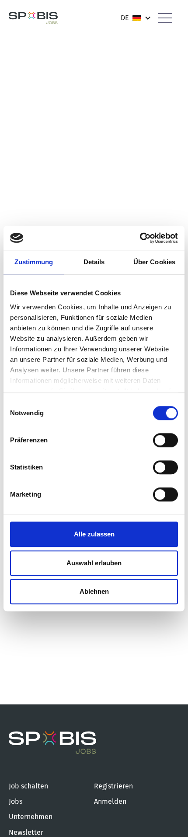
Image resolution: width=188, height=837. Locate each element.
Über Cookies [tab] (154, 262)
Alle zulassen (94, 534)
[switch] (165, 440)
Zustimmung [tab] (33, 262)
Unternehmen (30, 816)
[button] (136, 17)
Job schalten (28, 786)
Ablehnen (94, 591)
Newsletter (26, 832)
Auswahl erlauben (94, 563)
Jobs (15, 801)
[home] (33, 18)
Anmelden (110, 801)
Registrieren (113, 786)
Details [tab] (94, 262)
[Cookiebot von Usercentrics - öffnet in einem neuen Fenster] (139, 238)
